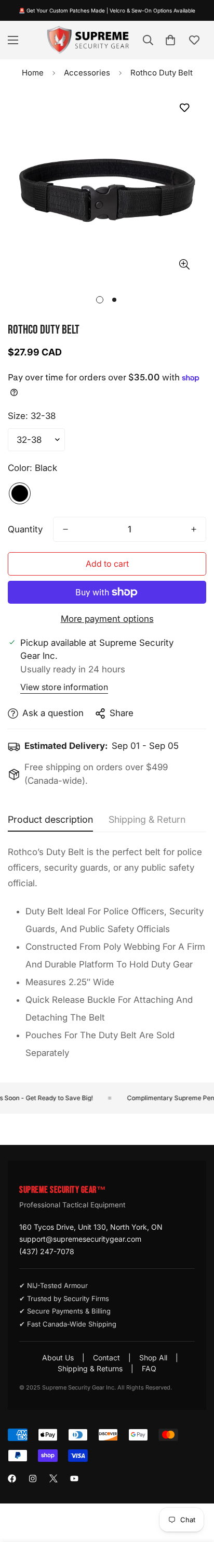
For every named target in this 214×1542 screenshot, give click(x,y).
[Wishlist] (194, 40)
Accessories (87, 73)
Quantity (25, 529)
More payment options (107, 619)
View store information (64, 687)
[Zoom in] (184, 264)
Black (19, 493)
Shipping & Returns (90, 1368)
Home (33, 73)
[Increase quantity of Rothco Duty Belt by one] (194, 529)
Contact (106, 1357)
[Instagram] (33, 1478)
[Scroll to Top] (195, 1486)
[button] (170, 40)
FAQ (149, 1368)
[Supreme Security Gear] (88, 40)
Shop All (153, 1357)
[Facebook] (12, 1478)
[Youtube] (74, 1478)
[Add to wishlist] (184, 108)
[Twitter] (53, 1478)
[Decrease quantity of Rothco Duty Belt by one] (65, 529)
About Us (58, 1357)
